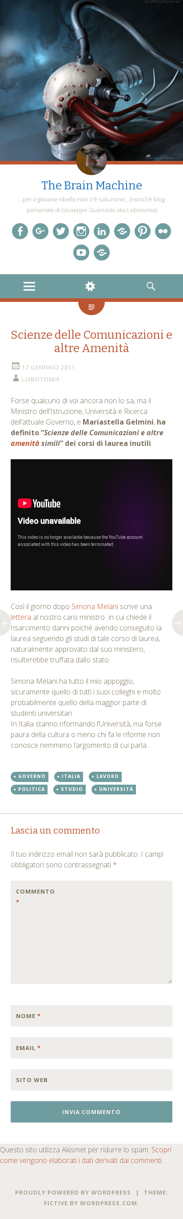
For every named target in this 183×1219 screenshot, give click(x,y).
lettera (21, 617)
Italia (71, 776)
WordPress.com (108, 1203)
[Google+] (40, 231)
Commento (34, 896)
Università (116, 789)
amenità (25, 443)
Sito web (32, 1080)
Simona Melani (95, 606)
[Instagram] (81, 231)
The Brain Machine (91, 185)
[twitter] (61, 231)
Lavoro (107, 776)
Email (28, 1048)
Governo (32, 776)
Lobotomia (41, 379)
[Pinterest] (143, 231)
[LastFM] (122, 231)
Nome (28, 1016)
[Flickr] (163, 231)
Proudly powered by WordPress (73, 1192)
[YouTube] (81, 252)
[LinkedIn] (102, 231)
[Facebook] (20, 231)
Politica (31, 789)
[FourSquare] (102, 252)
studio (72, 789)
